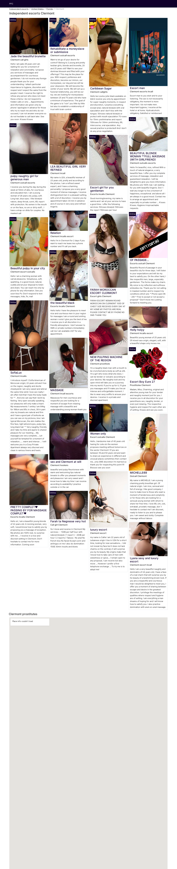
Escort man (137, 88)
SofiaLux (16, 372)
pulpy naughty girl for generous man (24, 177)
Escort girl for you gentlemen (102, 189)
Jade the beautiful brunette (28, 56)
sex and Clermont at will (65, 461)
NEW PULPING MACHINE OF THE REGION (106, 358)
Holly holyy (137, 329)
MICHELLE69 (138, 472)
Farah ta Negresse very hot (68, 521)
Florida (49, 9)
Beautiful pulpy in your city (27, 268)
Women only (98, 433)
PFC (11, 3)
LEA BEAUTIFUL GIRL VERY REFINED (68, 168)
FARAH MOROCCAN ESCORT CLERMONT (103, 291)
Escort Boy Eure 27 (142, 381)
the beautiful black (62, 302)
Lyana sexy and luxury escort (144, 560)
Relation (55, 232)
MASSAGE (57, 390)
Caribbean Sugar (101, 88)
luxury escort (98, 529)
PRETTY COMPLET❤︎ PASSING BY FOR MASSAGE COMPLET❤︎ (28, 510)
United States (37, 9)
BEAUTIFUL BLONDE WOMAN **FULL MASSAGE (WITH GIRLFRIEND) (147, 156)
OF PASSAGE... (139, 260)
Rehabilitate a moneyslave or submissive (67, 50)
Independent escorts (19, 9)
